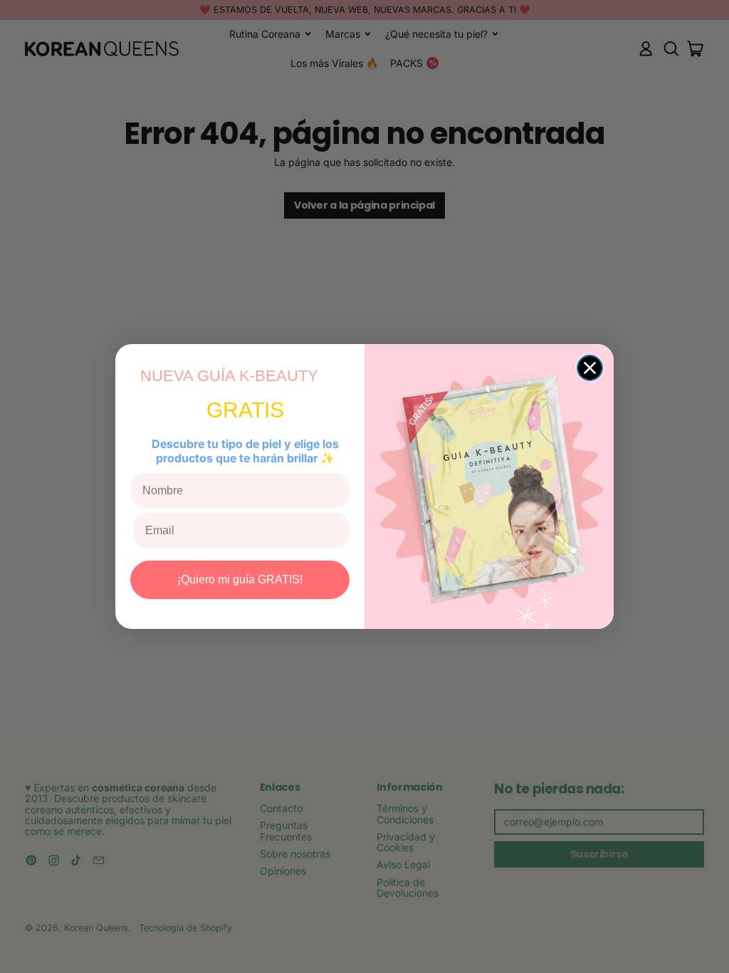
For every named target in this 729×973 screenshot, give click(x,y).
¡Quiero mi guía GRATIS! (240, 579)
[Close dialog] (589, 367)
